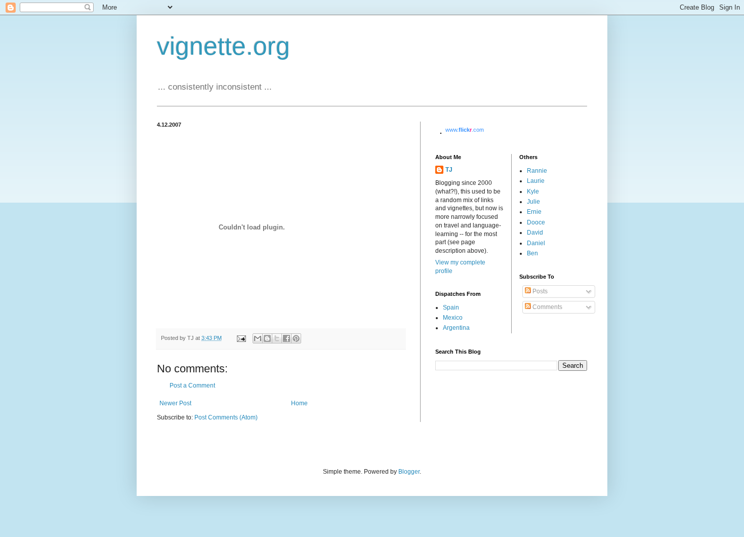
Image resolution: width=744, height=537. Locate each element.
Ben (532, 253)
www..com (464, 130)
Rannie (537, 170)
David (535, 232)
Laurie (536, 180)
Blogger (409, 471)
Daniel (536, 243)
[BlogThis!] (267, 338)
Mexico (453, 317)
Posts (539, 291)
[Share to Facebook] (286, 338)
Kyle (533, 191)
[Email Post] (240, 338)
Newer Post (175, 403)
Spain (451, 307)
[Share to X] (277, 338)
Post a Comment (192, 385)
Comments (546, 307)
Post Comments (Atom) (226, 417)
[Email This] (258, 338)
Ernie (534, 211)
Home (299, 403)
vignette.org (223, 46)
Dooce (536, 222)
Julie (533, 201)
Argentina (456, 327)
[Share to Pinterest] (296, 338)
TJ (448, 169)
